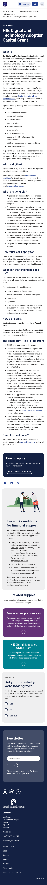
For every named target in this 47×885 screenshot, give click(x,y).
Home (5, 11)
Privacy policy (8, 868)
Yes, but (13, 716)
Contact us (7, 832)
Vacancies (6, 864)
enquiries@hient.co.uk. (19, 585)
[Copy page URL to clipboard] (18, 483)
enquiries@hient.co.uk (15, 186)
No (11, 710)
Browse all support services (29, 11)
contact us (37, 696)
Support (13, 11)
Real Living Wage (17, 548)
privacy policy (24, 771)
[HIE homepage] (5, 4)
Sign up (12, 765)
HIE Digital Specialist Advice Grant (23, 646)
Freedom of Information (12, 873)
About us (6, 859)
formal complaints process (32, 410)
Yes (13, 704)
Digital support (8, 14)
